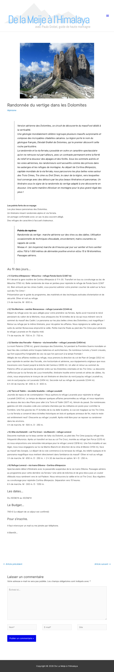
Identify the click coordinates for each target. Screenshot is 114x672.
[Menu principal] (107, 15)
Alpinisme (11, 110)
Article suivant (103, 564)
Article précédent (12, 564)
